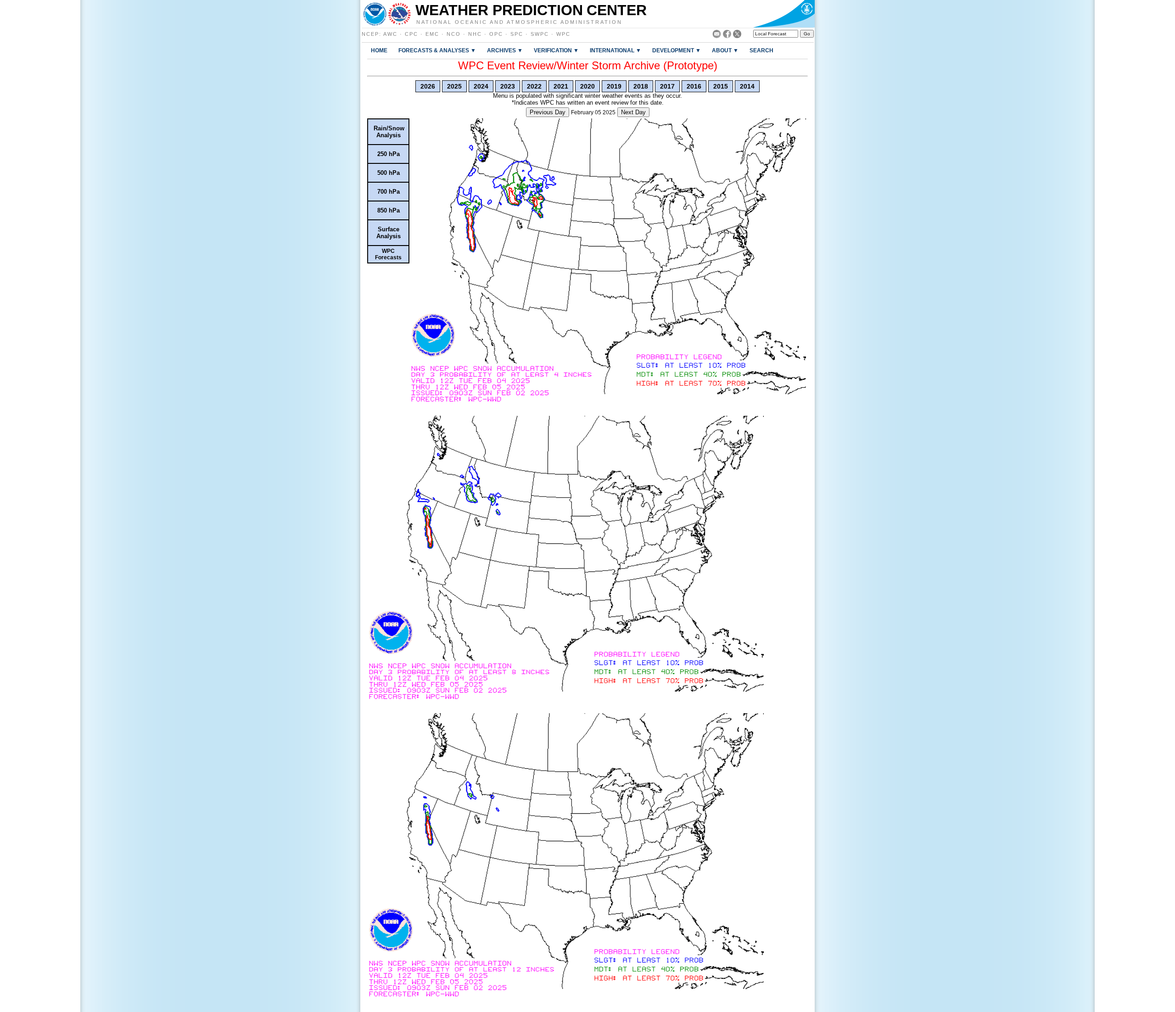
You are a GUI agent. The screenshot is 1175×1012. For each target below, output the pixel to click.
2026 (427, 86)
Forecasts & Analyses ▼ (437, 50)
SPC (516, 34)
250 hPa (388, 154)
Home (379, 50)
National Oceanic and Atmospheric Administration (519, 21)
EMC (432, 34)
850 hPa (388, 210)
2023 (507, 86)
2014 (747, 86)
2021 (561, 86)
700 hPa (388, 191)
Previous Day (547, 112)
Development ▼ (676, 50)
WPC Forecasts (388, 254)
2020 (587, 86)
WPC (563, 34)
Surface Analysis (388, 233)
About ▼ (725, 50)
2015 (720, 86)
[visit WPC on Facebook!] (727, 35)
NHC (475, 34)
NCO (454, 34)
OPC (496, 34)
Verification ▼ (556, 50)
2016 (694, 86)
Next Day (633, 112)
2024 (481, 86)
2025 (454, 86)
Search (761, 50)
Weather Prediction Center (531, 10)
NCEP (370, 34)
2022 (534, 86)
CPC (411, 34)
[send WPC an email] (716, 35)
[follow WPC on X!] (737, 35)
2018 (640, 86)
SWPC (540, 34)
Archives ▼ (505, 50)
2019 (614, 86)
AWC (390, 34)
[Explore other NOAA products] (375, 14)
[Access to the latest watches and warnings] (399, 14)
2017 (667, 86)
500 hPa (388, 172)
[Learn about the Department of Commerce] (784, 14)
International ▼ (615, 50)
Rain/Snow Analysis (389, 132)
